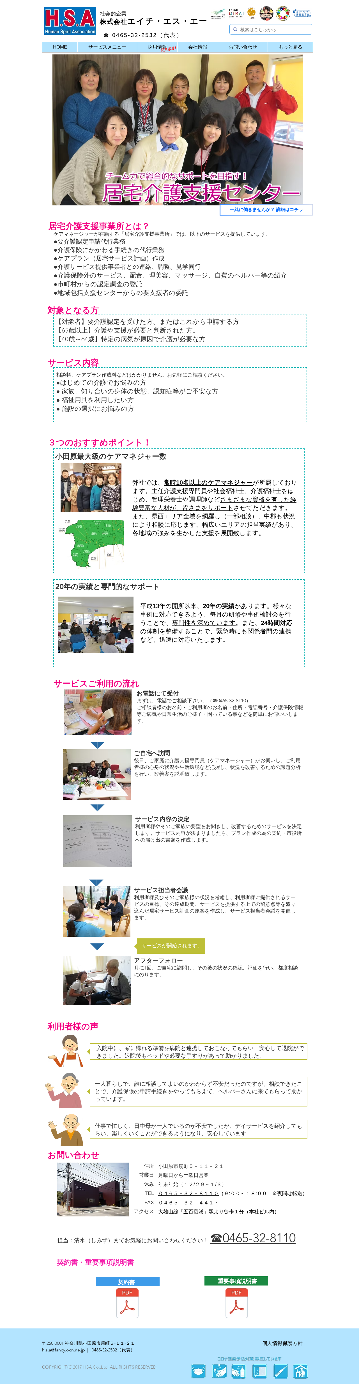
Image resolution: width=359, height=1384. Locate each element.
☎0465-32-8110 (229, 701)
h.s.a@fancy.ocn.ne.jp (63, 1350)
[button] (97, 745)
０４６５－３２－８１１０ (188, 1193)
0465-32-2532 (104, 1350)
